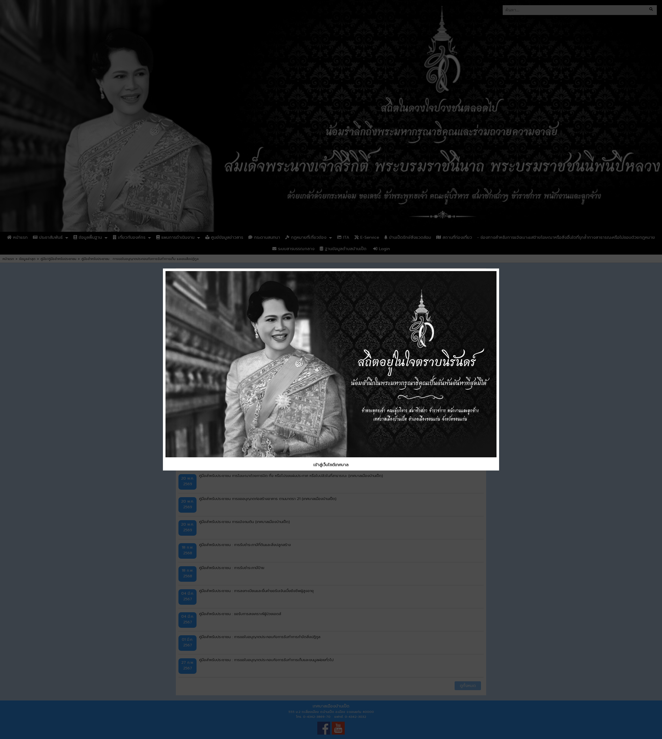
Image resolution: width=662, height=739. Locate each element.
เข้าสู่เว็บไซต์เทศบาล (331, 465)
